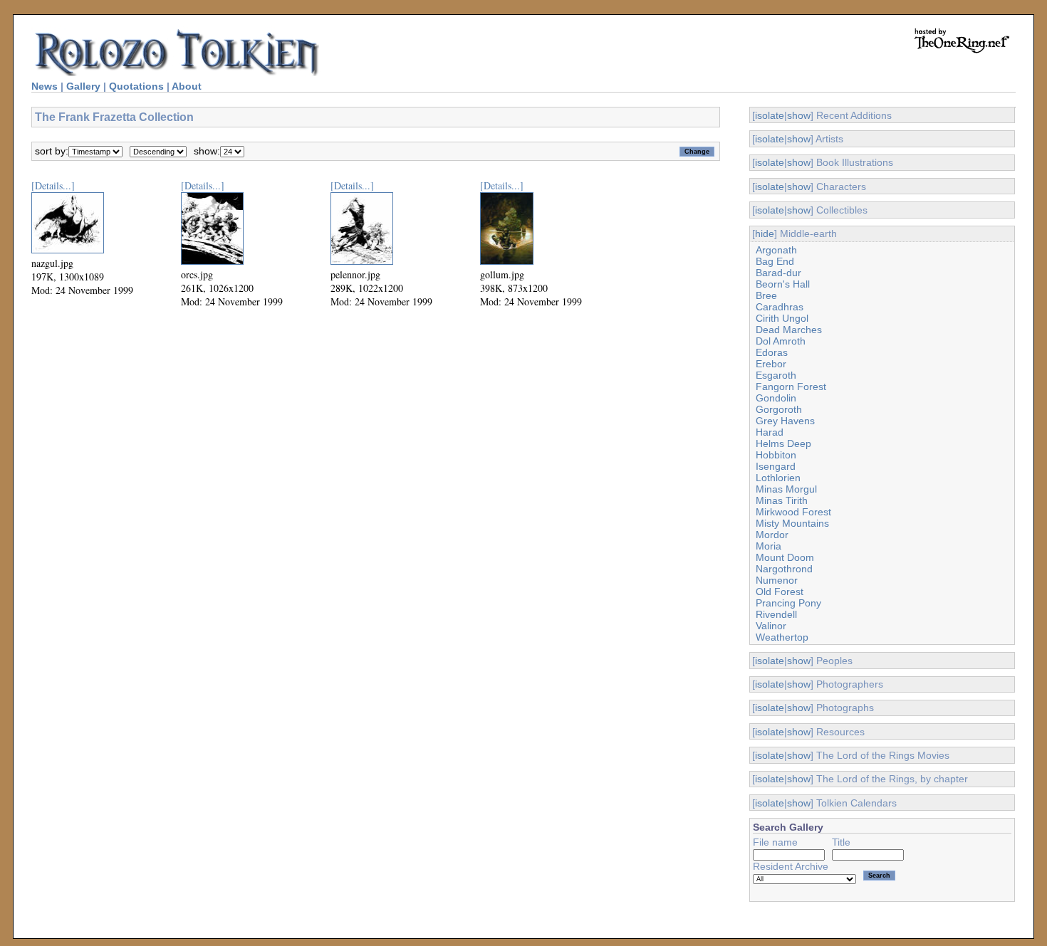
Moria (768, 546)
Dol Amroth (781, 341)
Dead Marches (789, 329)
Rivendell (776, 614)
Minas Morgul (786, 489)
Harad (769, 432)
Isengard (776, 466)
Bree (766, 295)
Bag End (775, 261)
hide (764, 233)
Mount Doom (785, 557)
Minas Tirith (782, 500)
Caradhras (779, 306)
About (187, 86)
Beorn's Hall (783, 284)
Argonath (776, 250)
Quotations (136, 86)
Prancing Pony (788, 603)
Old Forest (779, 591)
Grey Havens (785, 420)
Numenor (777, 580)
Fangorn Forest (791, 386)
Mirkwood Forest (793, 511)
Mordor (772, 534)
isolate (769, 115)
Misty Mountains (792, 523)
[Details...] (53, 185)
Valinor (771, 625)
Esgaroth (776, 375)
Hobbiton (776, 455)
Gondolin (776, 398)
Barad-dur (778, 272)
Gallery (83, 86)
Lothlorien (778, 477)
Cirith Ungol (782, 318)
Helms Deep (783, 443)
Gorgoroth (779, 409)
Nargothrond (784, 568)
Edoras (772, 352)
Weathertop (782, 637)
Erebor (771, 363)
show (799, 115)
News (44, 86)
